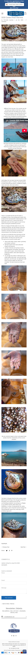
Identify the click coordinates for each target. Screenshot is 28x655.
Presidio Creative (11, 650)
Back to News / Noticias (8, 603)
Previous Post (6, 547)
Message (3, 587)
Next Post (23, 547)
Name (3, 573)
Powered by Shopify (19, 650)
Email (3, 580)
